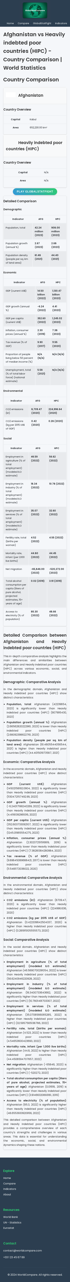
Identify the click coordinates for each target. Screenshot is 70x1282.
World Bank (10, 1217)
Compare (23, 23)
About (7, 1194)
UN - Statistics (12, 1222)
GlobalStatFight (42, 23)
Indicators (61, 23)
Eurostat (8, 1228)
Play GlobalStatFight (35, 191)
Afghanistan (30, 95)
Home (10, 23)
